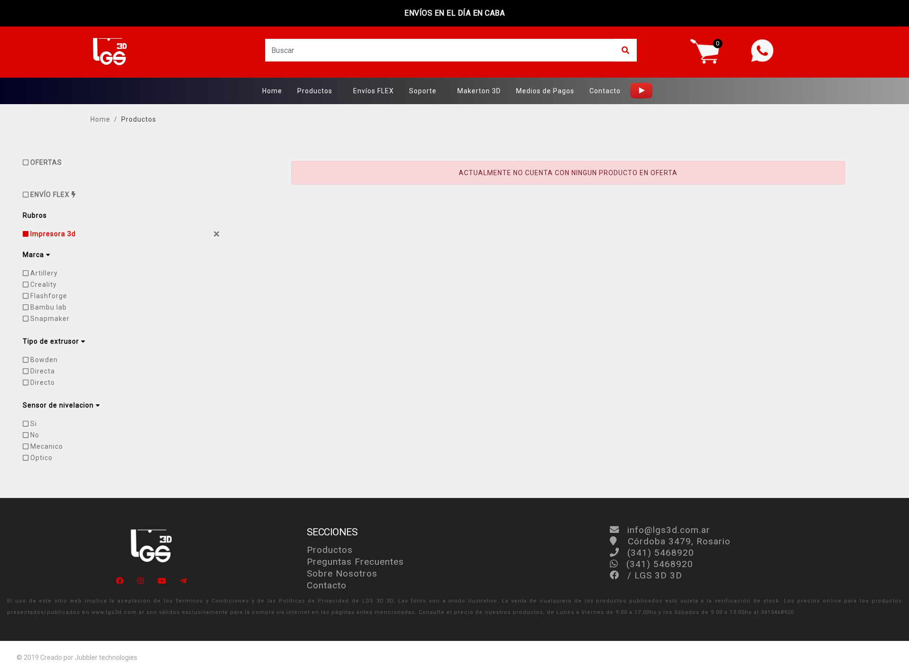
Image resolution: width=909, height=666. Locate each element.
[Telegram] (183, 581)
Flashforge (47, 296)
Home (272, 91)
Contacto (605, 91)
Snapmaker (49, 318)
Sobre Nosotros (342, 573)
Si (32, 423)
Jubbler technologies (106, 657)
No (33, 435)
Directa (41, 371)
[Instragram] (140, 581)
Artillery (43, 273)
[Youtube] (162, 581)
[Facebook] (120, 581)
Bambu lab (47, 307)
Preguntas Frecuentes (355, 561)
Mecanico (45, 446)
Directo (41, 382)
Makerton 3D (479, 91)
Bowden (43, 360)
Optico (40, 458)
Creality (42, 284)
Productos (314, 91)
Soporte (423, 91)
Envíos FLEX (373, 91)
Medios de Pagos (545, 91)
